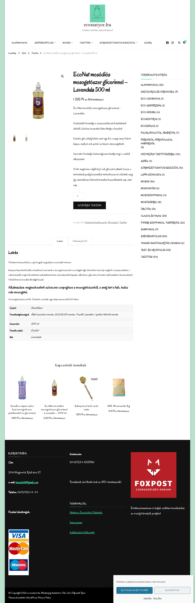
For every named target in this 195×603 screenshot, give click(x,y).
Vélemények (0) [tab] (80, 241)
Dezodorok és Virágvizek (157, 91)
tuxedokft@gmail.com (27, 482)
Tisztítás (85, 42)
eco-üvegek (148, 112)
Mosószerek (149, 202)
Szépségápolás (44, 42)
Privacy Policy (157, 598)
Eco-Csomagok (151, 98)
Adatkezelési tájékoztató (82, 532)
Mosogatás (113, 222)
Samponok (148, 229)
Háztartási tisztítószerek (96, 222)
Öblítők (146, 209)
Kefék (144, 161)
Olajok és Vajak (151, 215)
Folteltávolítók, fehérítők (158, 132)
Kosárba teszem (89, 205)
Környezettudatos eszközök (117, 42)
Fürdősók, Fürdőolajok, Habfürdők (157, 141)
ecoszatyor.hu (97, 25)
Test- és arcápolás (153, 250)
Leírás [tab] (60, 241)
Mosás (67, 42)
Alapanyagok (19, 42)
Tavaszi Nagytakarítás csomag (161, 243)
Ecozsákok (148, 126)
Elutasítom (172, 590)
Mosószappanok (152, 195)
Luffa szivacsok (151, 174)
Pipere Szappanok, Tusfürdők (160, 222)
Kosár (148, 42)
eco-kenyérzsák (151, 105)
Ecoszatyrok (149, 119)
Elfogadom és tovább (134, 590)
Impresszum (76, 522)
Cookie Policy (148, 598)
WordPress (31, 597)
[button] (62, 76)
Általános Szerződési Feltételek (86, 513)
